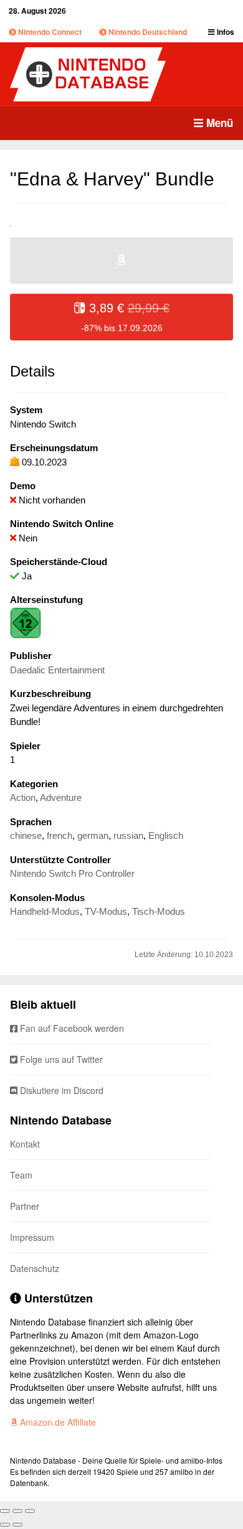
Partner (24, 1206)
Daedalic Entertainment (57, 670)
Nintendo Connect (49, 31)
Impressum (32, 1237)
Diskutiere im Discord (60, 1090)
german (92, 835)
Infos (224, 31)
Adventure (61, 797)
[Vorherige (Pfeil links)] (5, 1525)
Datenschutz (34, 1268)
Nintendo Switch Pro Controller (72, 873)
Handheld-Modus (45, 911)
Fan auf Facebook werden (70, 1028)
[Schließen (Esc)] (5, 1511)
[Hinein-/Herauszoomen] (30, 1511)
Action (23, 797)
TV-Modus (106, 911)
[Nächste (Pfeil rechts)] (17, 1525)
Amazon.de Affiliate (56, 1422)
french (59, 835)
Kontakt (25, 1144)
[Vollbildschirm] (17, 1511)
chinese (26, 835)
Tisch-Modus (158, 911)
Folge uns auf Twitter (60, 1059)
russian (128, 835)
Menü (218, 122)
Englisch (165, 835)
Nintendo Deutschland (147, 31)
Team (21, 1175)
